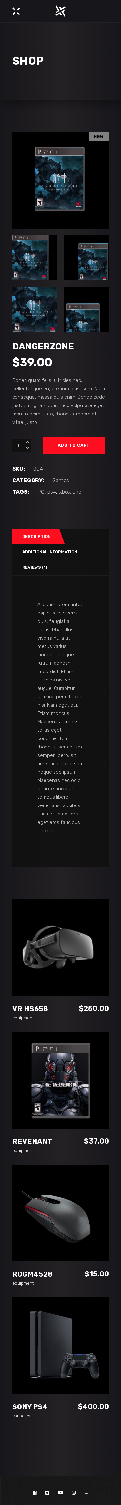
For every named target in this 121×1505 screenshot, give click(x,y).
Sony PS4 (30, 1407)
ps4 (51, 492)
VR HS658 (30, 1009)
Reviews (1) (34, 567)
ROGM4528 (32, 1274)
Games (60, 480)
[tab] (35, 536)
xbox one (70, 492)
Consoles (21, 1416)
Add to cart (74, 445)
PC (41, 492)
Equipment (23, 1017)
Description (36, 536)
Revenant (32, 1141)
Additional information (49, 551)
